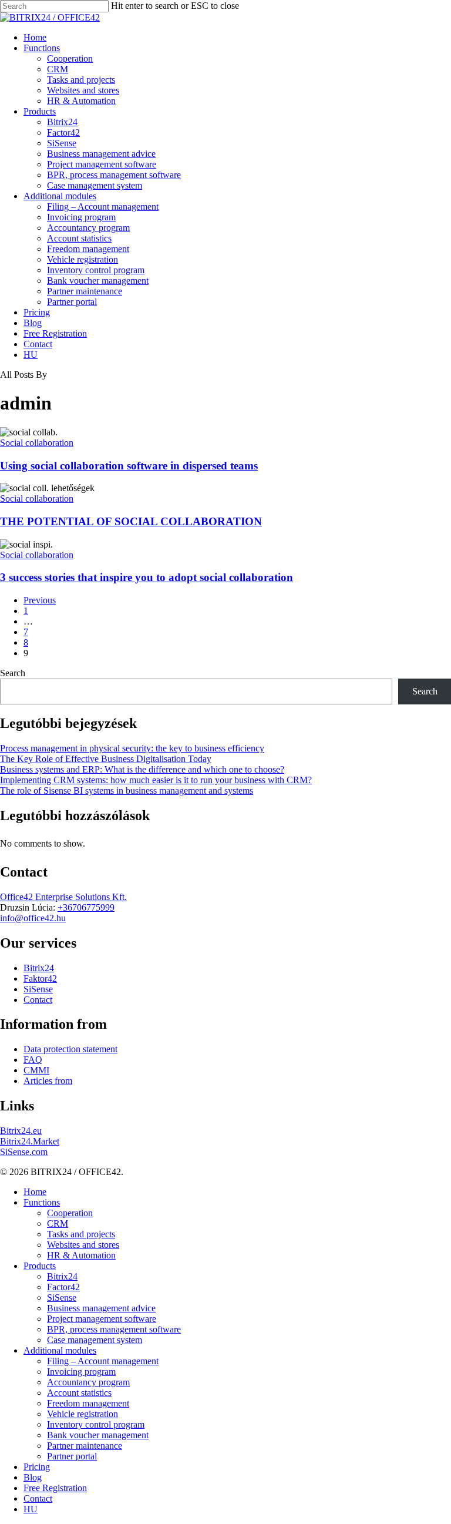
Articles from (47, 1081)
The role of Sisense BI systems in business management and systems (126, 790)
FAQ (32, 1060)
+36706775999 (86, 907)
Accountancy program (88, 1382)
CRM (57, 1223)
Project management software (101, 1319)
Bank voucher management (98, 1435)
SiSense (38, 989)
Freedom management (88, 1403)
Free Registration (55, 1488)
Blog (32, 1477)
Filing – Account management (103, 1361)
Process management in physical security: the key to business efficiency (132, 748)
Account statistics (79, 1393)
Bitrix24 (38, 968)
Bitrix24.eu (21, 1131)
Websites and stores (83, 1245)
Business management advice (101, 1308)
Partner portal (72, 1456)
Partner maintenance (84, 1446)
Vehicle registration (82, 1414)
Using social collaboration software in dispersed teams (129, 465)
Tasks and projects (81, 1234)
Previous (39, 600)
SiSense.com (24, 1152)
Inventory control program (95, 1424)
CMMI (36, 1070)
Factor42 (63, 1287)
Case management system (94, 1340)
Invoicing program (81, 1372)
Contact (37, 1000)
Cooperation (70, 1213)
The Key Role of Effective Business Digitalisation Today (105, 759)
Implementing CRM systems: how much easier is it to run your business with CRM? (156, 780)
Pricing (36, 1467)
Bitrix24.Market (29, 1141)
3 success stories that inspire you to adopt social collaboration (146, 577)
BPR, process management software (114, 1329)
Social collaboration (36, 443)
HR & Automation (81, 1255)
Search (12, 673)
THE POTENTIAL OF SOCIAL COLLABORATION (131, 521)
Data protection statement (70, 1049)
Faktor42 (40, 978)
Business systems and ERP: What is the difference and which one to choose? (142, 769)
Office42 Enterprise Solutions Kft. (63, 897)
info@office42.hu (33, 918)
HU (30, 1509)
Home (34, 1192)
